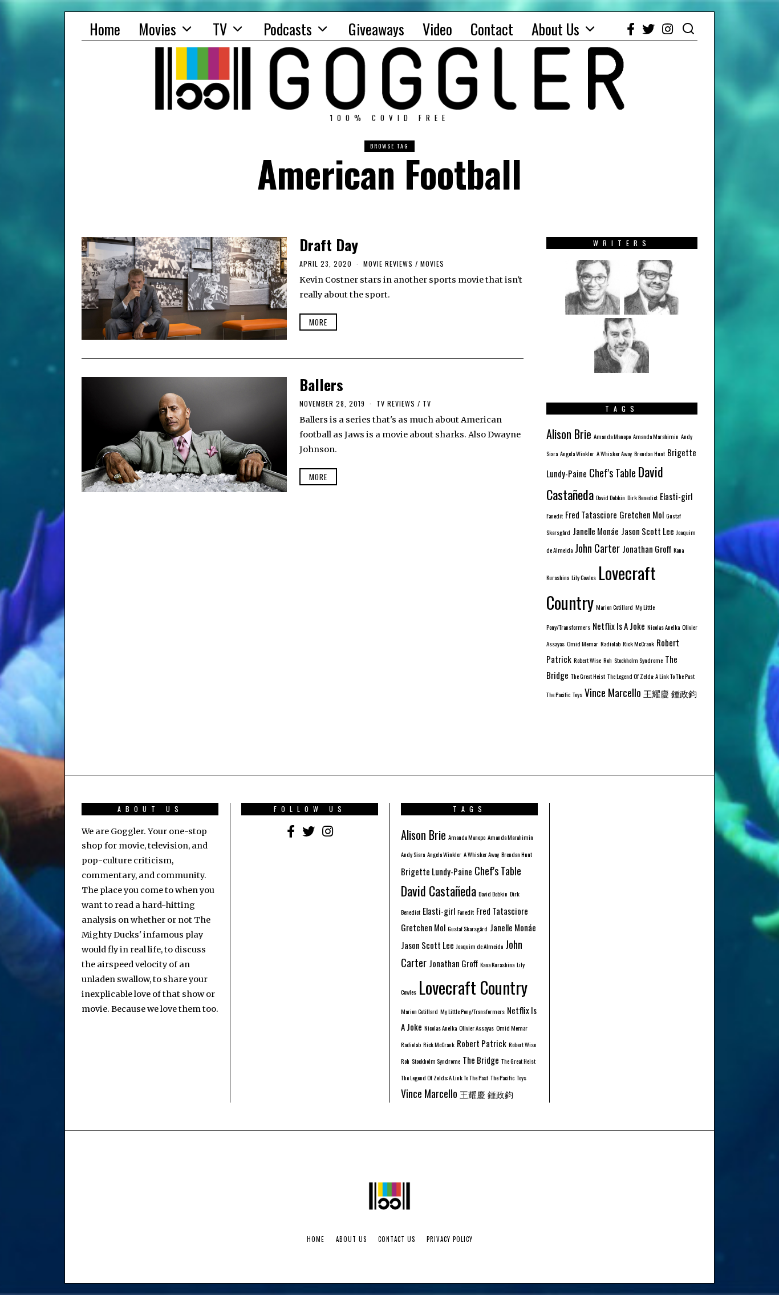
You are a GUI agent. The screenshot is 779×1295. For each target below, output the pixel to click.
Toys (577, 694)
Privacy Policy (450, 1239)
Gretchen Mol (641, 514)
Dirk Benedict (642, 497)
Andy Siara (413, 854)
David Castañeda (438, 891)
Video (437, 29)
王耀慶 (656, 693)
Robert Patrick (481, 1043)
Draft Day (328, 245)
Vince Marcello (613, 692)
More (318, 322)
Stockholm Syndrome (638, 660)
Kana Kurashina (497, 964)
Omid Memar (582, 643)
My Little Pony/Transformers (472, 1011)
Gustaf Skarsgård (468, 928)
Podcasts (287, 29)
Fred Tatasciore (591, 514)
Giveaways (376, 29)
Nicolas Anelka (663, 627)
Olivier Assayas (476, 1027)
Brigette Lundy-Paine (436, 871)
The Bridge (480, 1059)
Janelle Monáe (596, 531)
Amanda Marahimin (656, 436)
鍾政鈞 (684, 693)
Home (105, 29)
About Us (555, 29)
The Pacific (558, 694)
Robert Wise (587, 660)
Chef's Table (612, 472)
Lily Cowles (583, 577)
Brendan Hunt (649, 453)
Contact (491, 29)
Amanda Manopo (612, 436)
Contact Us (396, 1239)
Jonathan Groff (646, 548)
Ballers (321, 384)
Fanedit (554, 515)
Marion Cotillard (614, 607)
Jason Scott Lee (647, 531)
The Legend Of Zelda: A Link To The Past (651, 676)
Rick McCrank (638, 643)
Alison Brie (568, 434)
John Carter (597, 548)
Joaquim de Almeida (479, 946)
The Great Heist (588, 676)
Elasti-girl (676, 496)
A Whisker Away (614, 453)
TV (220, 29)
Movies (157, 29)
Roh (607, 660)
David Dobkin (610, 497)
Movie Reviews (388, 263)
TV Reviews (395, 403)
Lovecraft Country (473, 987)
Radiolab (610, 643)
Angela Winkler (577, 453)
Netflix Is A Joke (619, 626)
